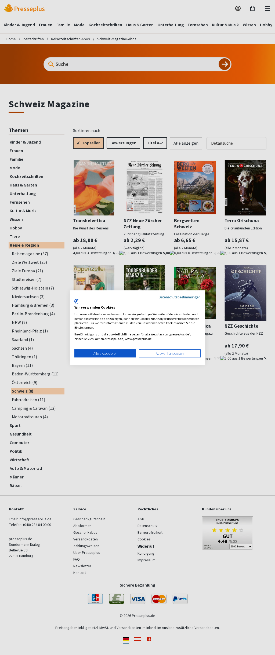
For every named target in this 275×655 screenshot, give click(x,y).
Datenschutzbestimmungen (180, 297)
